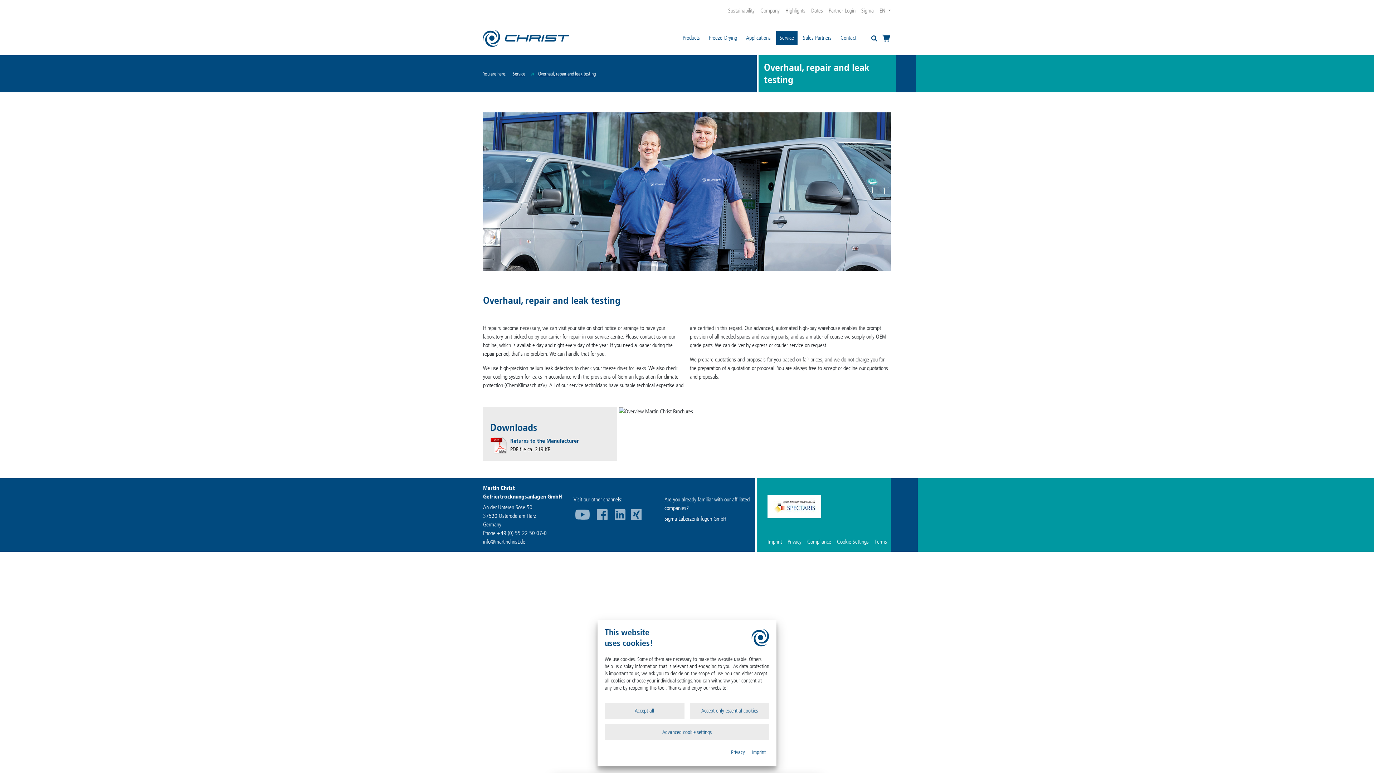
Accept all (644, 711)
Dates (817, 10)
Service (787, 37)
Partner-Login (842, 10)
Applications (758, 37)
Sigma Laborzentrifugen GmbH (695, 518)
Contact (848, 37)
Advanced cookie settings (687, 732)
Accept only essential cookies (729, 711)
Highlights (795, 10)
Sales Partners (817, 37)
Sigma (867, 10)
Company (770, 10)
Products (691, 37)
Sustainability (741, 10)
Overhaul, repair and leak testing (567, 74)
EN (883, 10)
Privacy (738, 752)
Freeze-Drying (723, 37)
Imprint (759, 752)
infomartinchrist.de (504, 541)
